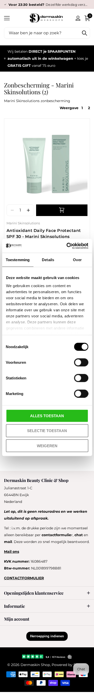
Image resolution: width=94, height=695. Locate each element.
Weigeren (47, 445)
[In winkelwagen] (61, 210)
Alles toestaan (47, 416)
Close (47, 593)
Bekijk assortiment (7, 18)
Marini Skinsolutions (23, 223)
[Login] (77, 18)
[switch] (81, 362)
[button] (28, 210)
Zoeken (84, 33)
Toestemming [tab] (18, 260)
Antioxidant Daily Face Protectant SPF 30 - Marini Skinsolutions (44, 233)
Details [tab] (48, 260)
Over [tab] (77, 260)
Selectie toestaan (47, 431)
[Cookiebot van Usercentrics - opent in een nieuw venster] (67, 246)
